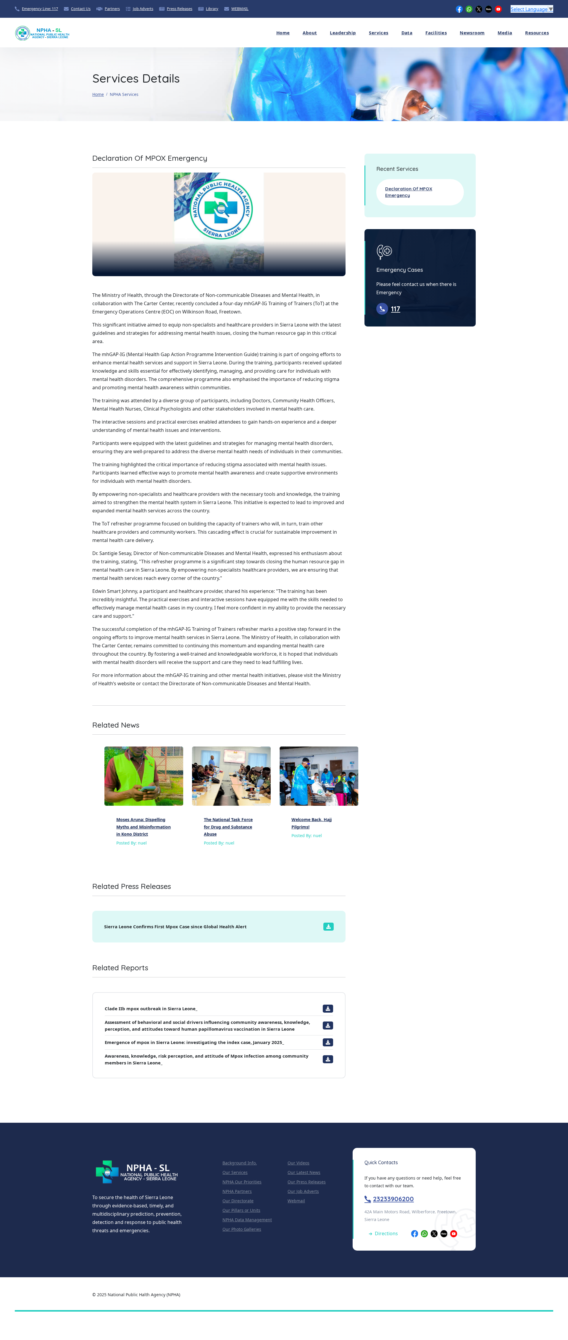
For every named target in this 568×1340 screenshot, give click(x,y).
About (310, 33)
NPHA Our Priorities (242, 1182)
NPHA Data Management (247, 1219)
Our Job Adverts (303, 1191)
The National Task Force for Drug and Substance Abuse (216, 827)
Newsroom (472, 33)
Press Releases (179, 8)
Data (407, 33)
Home (283, 33)
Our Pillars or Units (241, 1210)
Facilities (436, 33)
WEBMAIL (239, 8)
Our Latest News (304, 1172)
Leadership (343, 33)
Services (378, 33)
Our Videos (298, 1163)
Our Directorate (238, 1201)
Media (505, 33)
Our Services (235, 1172)
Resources (537, 33)
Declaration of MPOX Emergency (408, 192)
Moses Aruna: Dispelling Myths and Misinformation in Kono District (131, 827)
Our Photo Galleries (241, 1229)
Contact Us (81, 8)
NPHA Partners (237, 1191)
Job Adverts (143, 8)
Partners (112, 8)
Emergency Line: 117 (40, 8)
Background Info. (239, 1163)
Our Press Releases (307, 1182)
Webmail (296, 1201)
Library (212, 8)
